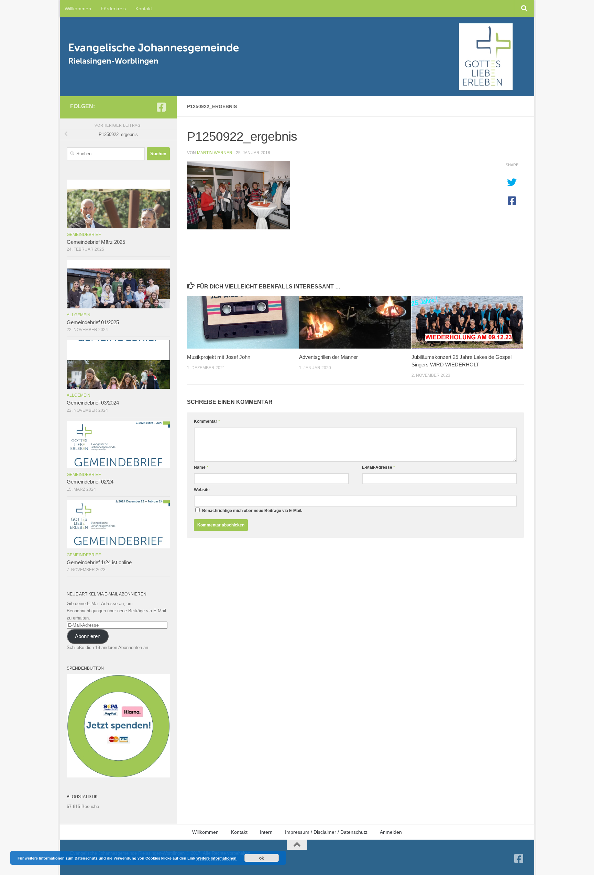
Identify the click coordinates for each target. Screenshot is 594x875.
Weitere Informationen (216, 858)
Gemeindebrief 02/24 (90, 482)
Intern (266, 832)
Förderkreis (113, 8)
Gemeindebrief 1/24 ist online (99, 562)
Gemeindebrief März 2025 (96, 242)
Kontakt (143, 8)
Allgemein (78, 315)
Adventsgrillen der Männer (328, 357)
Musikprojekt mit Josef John (218, 357)
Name (201, 467)
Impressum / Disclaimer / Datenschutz (326, 832)
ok (261, 858)
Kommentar (207, 421)
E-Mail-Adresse (378, 467)
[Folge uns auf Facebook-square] (161, 107)
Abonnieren (87, 636)
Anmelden (391, 832)
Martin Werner (214, 152)
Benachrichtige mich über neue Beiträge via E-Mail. (252, 510)
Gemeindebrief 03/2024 (93, 403)
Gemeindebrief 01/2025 (93, 322)
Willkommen (78, 8)
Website (202, 489)
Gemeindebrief (84, 234)
